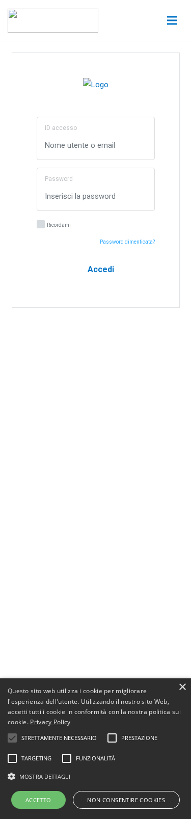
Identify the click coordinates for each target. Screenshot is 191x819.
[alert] (95, 748)
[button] (95, 776)
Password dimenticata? (127, 242)
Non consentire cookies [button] (126, 800)
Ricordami (59, 225)
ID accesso (61, 127)
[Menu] (172, 20)
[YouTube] (38, 560)
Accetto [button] (38, 800)
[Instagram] (115, 560)
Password (59, 178)
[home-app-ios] (96, 436)
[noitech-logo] (53, 21)
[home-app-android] (96, 472)
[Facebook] (77, 560)
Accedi (99, 269)
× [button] (182, 687)
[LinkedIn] (153, 560)
